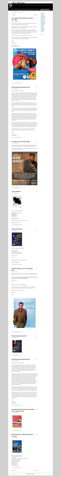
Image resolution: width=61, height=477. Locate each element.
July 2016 (42, 30)
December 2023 (43, 16)
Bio (15, 9)
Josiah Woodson (16, 191)
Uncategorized (16, 137)
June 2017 (42, 26)
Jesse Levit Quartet (17, 229)
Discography (24, 9)
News (34, 9)
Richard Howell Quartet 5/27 (19, 336)
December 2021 (43, 17)
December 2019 (43, 20)
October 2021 (43, 18)
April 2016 (42, 31)
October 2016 (43, 29)
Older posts (13, 14)
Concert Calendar (19, 9)
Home (12, 9)
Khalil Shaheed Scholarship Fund (21, 87)
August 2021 (42, 19)
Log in (42, 34)
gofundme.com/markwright (18, 149)
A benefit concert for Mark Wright (21, 141)
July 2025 (42, 14)
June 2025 (42, 15)
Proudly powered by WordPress (30, 473)
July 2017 (42, 25)
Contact (37, 9)
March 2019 (42, 21)
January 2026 (43, 13)
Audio (28, 9)
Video (31, 9)
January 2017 (43, 28)
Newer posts (36, 14)
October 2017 (43, 24)
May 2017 (42, 27)
